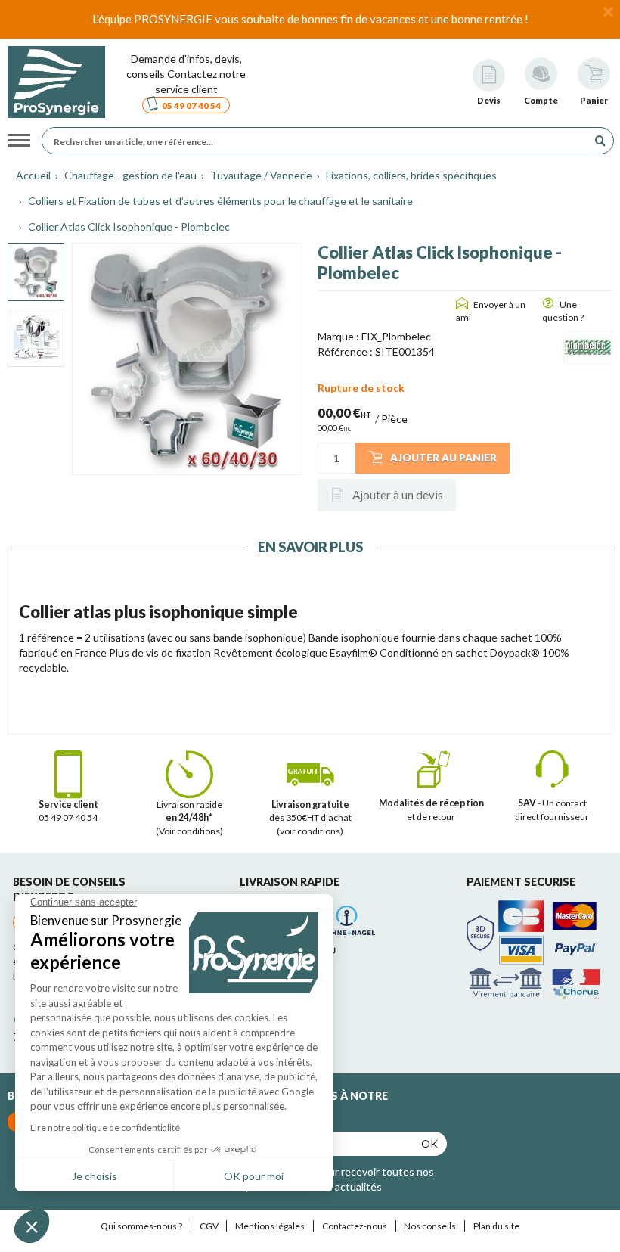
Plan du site (496, 1226)
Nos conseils (430, 1226)
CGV (209, 1226)
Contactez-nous (354, 1226)
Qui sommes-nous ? (141, 1226)
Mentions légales (270, 1226)
